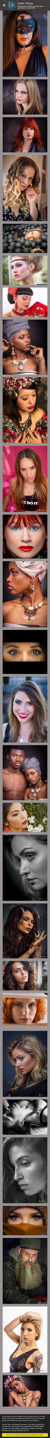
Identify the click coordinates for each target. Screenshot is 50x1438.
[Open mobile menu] (4, 5)
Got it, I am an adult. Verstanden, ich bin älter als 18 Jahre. (25, 1435)
